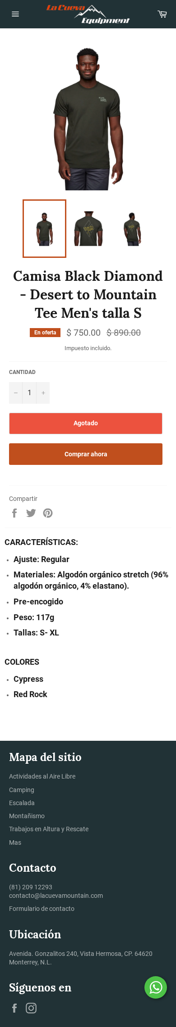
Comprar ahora (86, 454)
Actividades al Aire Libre (42, 776)
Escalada (22, 802)
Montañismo (27, 816)
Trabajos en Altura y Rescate (48, 829)
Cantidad (22, 372)
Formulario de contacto (41, 908)
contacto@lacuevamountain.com (56, 895)
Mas (15, 842)
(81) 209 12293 (30, 887)
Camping (21, 789)
